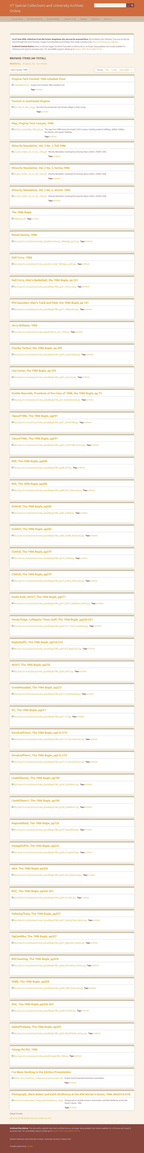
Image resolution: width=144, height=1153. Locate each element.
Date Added (125, 70)
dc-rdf (20, 1118)
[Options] (128, 5)
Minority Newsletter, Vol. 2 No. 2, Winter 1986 (41, 190)
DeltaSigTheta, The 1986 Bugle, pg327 (36, 913)
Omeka (29, 1146)
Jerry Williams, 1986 (24, 325)
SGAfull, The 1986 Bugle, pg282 (32, 506)
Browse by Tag (29, 64)
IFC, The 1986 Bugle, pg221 (29, 710)
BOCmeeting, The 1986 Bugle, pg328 (35, 958)
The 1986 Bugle (22, 212)
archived (39, 89)
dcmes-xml (28, 1118)
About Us (107, 19)
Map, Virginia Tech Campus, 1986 (33, 123)
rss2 (49, 1118)
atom (12, 1118)
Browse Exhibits (53, 19)
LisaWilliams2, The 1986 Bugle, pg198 (36, 777)
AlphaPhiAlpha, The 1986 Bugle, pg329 (36, 1026)
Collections (95, 19)
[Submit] (132, 5)
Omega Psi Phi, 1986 (25, 1049)
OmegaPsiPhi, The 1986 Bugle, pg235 (35, 845)
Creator (114, 70)
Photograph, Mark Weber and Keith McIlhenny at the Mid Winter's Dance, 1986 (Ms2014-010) (71, 1094)
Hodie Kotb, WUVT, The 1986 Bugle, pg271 (39, 596)
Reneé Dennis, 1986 (24, 234)
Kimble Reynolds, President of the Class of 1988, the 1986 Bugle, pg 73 (57, 393)
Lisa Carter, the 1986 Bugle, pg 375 (34, 370)
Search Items (42, 64)
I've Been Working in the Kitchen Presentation (41, 1072)
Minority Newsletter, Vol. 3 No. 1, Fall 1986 (39, 145)
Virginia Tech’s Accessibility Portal (66, 1131)
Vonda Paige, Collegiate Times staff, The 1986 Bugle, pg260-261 (52, 619)
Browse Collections (34, 19)
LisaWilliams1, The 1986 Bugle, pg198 (36, 800)
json (35, 1118)
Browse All (15, 64)
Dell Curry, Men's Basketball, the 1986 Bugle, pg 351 (45, 280)
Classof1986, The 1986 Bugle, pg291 (35, 415)
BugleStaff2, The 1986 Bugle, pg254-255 (37, 642)
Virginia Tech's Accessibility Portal (88, 49)
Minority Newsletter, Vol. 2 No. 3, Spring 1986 (41, 167)
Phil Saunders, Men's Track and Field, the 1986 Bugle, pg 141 (50, 302)
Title (107, 70)
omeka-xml (42, 1118)
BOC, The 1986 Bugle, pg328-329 (32, 1004)
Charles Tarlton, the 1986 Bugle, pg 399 (37, 348)
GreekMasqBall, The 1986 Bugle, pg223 (36, 687)
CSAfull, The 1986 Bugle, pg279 (32, 551)
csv (16, 1118)
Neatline (83, 19)
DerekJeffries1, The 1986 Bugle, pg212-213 (39, 755)
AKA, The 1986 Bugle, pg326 (30, 868)
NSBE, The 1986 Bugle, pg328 (30, 981)
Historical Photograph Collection (105, 42)
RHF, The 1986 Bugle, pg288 (29, 461)
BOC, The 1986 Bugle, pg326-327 (32, 891)
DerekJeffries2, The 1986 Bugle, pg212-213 (39, 732)
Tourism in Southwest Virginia (31, 101)
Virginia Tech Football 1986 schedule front (39, 78)
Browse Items (17, 19)
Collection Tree (70, 19)
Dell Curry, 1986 (22, 257)
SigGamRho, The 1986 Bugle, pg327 (34, 936)
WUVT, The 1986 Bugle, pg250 (31, 664)
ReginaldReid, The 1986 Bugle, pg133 (35, 823)
